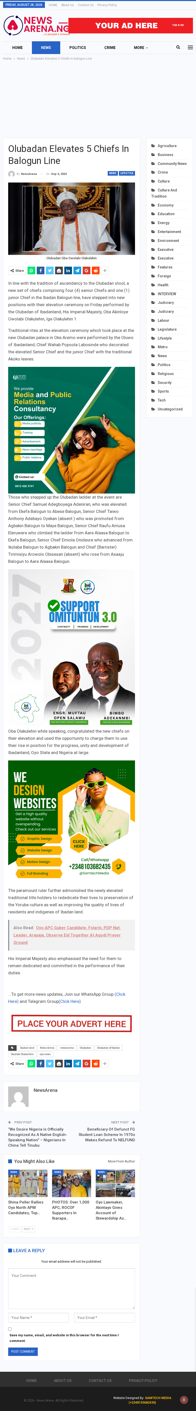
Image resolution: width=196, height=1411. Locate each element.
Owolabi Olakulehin (22, 1054)
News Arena (47, 1047)
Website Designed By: (129, 1398)
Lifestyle (126, 173)
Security (165, 383)
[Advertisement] (98, 99)
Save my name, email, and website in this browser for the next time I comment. (64, 1338)
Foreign (164, 276)
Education (166, 214)
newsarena (67, 1047)
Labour (163, 320)
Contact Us (86, 5)
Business (165, 155)
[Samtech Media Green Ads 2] (71, 823)
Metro (163, 347)
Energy (163, 223)
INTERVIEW (167, 294)
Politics (77, 48)
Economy (166, 205)
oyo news (45, 1054)
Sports (163, 391)
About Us (67, 5)
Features (165, 267)
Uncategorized (170, 409)
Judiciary (166, 303)
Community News (172, 164)
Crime (110, 48)
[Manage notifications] (184, 1400)
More (139, 48)
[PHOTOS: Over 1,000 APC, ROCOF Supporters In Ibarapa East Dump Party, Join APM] (71, 1183)
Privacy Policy (107, 5)
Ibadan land (27, 1047)
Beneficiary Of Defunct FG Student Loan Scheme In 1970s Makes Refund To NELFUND (107, 1134)
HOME (53, 5)
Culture (164, 181)
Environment (168, 241)
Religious (166, 374)
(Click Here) (70, 1001)
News (46, 48)
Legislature (167, 329)
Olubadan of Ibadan (108, 1047)
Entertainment (169, 232)
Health (163, 285)
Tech (162, 400)
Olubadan (85, 1047)
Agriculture (167, 146)
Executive (166, 250)
